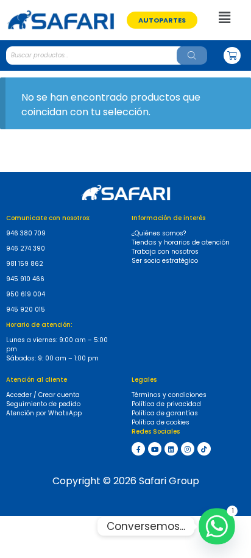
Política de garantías (165, 413)
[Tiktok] (204, 449)
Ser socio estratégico (165, 260)
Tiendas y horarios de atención (181, 242)
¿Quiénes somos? (159, 233)
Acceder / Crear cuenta (43, 394)
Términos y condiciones (169, 394)
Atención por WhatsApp (44, 413)
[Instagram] (187, 449)
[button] (162, 20)
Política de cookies (160, 422)
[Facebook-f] (138, 449)
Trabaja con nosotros (165, 251)
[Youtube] (154, 449)
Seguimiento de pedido (43, 404)
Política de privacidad (166, 404)
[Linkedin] (171, 449)
